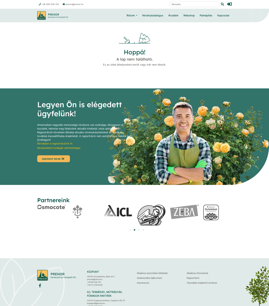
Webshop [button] (189, 15)
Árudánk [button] (173, 15)
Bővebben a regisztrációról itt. (55, 143)
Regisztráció (193, 278)
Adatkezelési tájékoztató (149, 278)
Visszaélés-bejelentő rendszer (202, 282)
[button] (126, 230)
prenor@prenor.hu (74, 4)
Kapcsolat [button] (223, 15)
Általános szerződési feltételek (152, 273)
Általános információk (197, 273)
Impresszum (143, 282)
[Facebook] (40, 286)
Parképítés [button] (206, 15)
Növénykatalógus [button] (152, 15)
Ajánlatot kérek (51, 158)
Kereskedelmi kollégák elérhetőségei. (59, 147)
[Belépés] (229, 4)
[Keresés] (222, 4)
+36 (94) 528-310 (50, 4)
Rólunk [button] (131, 15)
